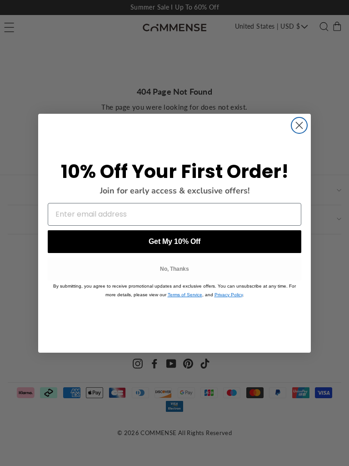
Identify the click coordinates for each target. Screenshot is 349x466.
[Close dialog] (299, 125)
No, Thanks (174, 269)
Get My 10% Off (174, 241)
